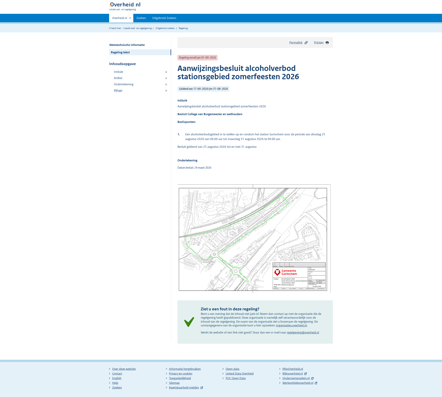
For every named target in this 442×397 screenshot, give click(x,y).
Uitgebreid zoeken (165, 28)
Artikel (118, 78)
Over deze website (124, 369)
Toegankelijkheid (180, 378)
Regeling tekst (120, 52)
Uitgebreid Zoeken (164, 18)
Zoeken (141, 18)
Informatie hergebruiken (185, 369)
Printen (319, 42)
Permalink (295, 42)
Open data (232, 369)
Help (115, 383)
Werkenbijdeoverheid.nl (297, 383)
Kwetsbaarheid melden (184, 387)
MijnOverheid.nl (292, 369)
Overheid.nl (119, 19)
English (116, 378)
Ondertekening (123, 84)
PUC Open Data (236, 378)
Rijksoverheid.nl (292, 373)
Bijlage (118, 90)
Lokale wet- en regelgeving (137, 28)
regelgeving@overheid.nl (303, 332)
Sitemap (174, 383)
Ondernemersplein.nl (296, 378)
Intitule (118, 72)
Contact (117, 373)
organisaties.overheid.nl (291, 325)
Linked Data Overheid (240, 373)
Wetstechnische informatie (127, 45)
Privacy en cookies (180, 373)
